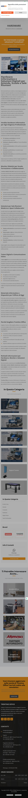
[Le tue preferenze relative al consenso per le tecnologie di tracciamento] (27, 598)
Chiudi (20, 12)
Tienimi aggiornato (7, 12)
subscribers (7, 15)
